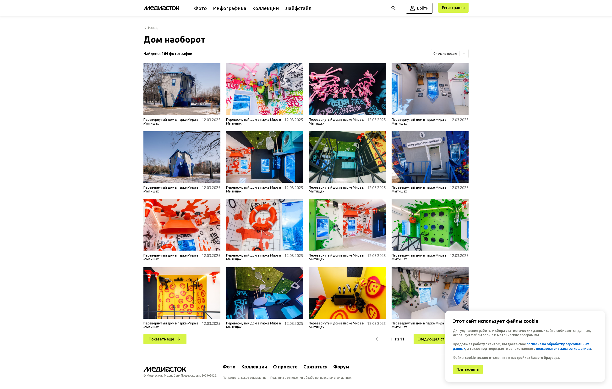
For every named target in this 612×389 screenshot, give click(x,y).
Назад (153, 28)
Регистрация (453, 7)
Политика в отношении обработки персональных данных (310, 377)
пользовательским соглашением (563, 349)
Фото (229, 366)
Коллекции (254, 366)
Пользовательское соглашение (245, 377)
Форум (341, 366)
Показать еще (161, 339)
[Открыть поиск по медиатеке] (393, 8)
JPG (150, 108)
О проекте (285, 366)
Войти (422, 8)
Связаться (315, 366)
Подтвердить (468, 369)
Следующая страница (437, 339)
